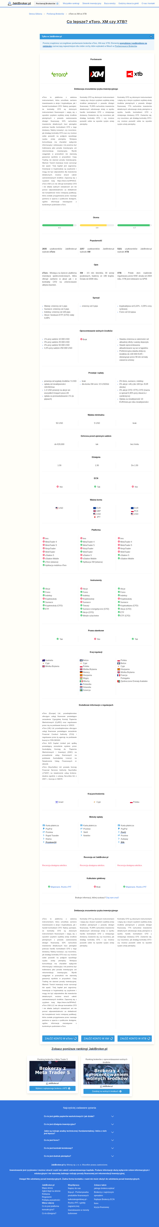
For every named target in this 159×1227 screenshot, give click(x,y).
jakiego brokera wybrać (104, 1188)
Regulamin (47, 1197)
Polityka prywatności (51, 1200)
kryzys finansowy (101, 1207)
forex (96, 1203)
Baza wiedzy (110, 3)
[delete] (151, 36)
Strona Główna (35, 14)
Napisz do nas (74, 1188)
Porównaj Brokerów (55, 14)
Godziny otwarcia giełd (129, 3)
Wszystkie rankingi (71, 3)
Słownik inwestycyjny (91, 3)
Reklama (46, 1194)
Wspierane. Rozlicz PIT (61, 887)
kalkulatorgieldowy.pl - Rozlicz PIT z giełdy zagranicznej (78, 1202)
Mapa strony (47, 1188)
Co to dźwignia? (49, 1213)
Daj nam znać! (112, 898)
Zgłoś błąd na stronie (51, 1191)
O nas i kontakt (148, 3)
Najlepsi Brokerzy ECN (104, 1199)
